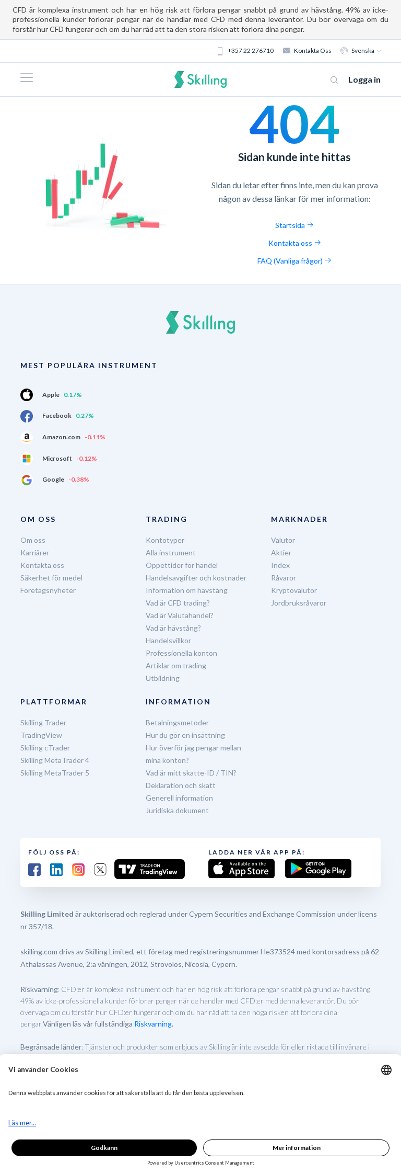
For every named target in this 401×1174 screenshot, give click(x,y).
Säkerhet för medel (51, 577)
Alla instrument (171, 552)
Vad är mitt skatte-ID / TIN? (191, 772)
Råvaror (283, 577)
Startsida (290, 225)
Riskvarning (153, 1023)
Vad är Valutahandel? (180, 615)
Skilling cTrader (45, 747)
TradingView (41, 735)
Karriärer (34, 552)
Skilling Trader (43, 722)
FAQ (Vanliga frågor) (290, 260)
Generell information (179, 797)
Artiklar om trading (176, 665)
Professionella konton (181, 652)
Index (280, 565)
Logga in (364, 79)
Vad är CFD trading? (178, 602)
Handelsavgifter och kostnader (196, 577)
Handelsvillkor (168, 640)
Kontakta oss (313, 50)
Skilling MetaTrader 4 (54, 760)
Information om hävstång (187, 590)
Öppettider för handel (182, 565)
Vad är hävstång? (173, 627)
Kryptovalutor (294, 590)
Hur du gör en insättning (185, 735)
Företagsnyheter (48, 590)
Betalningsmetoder (177, 722)
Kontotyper (165, 539)
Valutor (283, 539)
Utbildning (163, 678)
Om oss (32, 539)
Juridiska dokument (177, 810)
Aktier (281, 552)
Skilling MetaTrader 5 (54, 772)
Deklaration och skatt (181, 785)
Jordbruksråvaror (298, 602)
